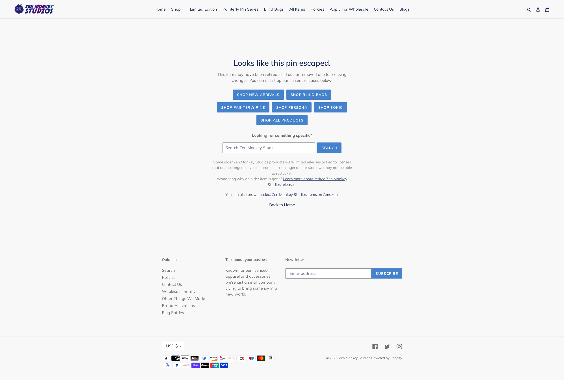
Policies (169, 277)
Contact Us (172, 284)
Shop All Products (282, 120)
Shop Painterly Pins (243, 107)
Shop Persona (291, 107)
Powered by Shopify (386, 358)
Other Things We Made (183, 298)
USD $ (172, 345)
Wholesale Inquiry (179, 291)
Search (329, 148)
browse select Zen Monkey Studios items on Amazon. (293, 194)
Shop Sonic (330, 107)
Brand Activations (178, 305)
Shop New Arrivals (258, 94)
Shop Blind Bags (309, 94)
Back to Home (282, 204)
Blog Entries (173, 312)
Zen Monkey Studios (354, 358)
